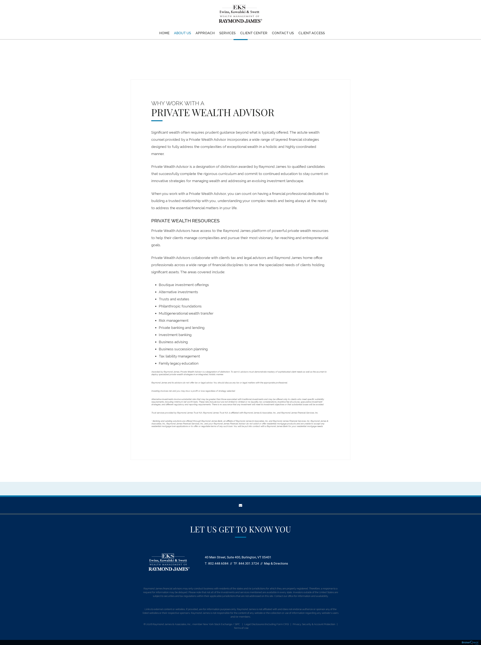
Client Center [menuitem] (253, 33)
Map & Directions (276, 563)
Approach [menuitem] (205, 33)
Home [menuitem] (164, 33)
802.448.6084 (218, 563)
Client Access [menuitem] (311, 33)
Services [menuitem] (227, 33)
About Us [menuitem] (182, 33)
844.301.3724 (249, 563)
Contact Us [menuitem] (283, 33)
